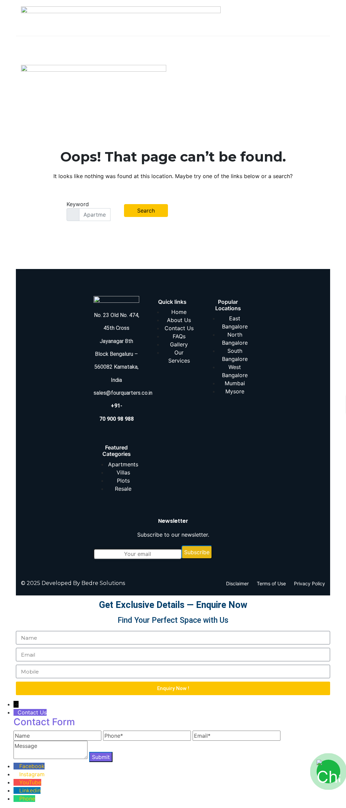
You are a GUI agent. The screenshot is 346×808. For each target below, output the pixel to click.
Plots (123, 480)
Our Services (179, 356)
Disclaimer (237, 583)
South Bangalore (235, 354)
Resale (123, 488)
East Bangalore (235, 322)
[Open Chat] (328, 771)
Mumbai (235, 383)
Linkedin (30, 790)
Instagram (32, 774)
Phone (27, 798)
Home (179, 312)
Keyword (78, 204)
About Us (179, 320)
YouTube (30, 782)
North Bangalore (235, 338)
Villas (123, 472)
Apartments (123, 464)
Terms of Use (271, 583)
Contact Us (179, 328)
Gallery (179, 344)
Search (146, 210)
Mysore (234, 391)
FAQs (179, 336)
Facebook (32, 766)
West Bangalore (235, 371)
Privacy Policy (309, 583)
